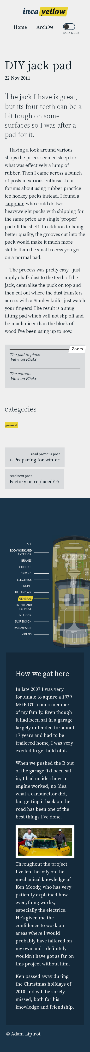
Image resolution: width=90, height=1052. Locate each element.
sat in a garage (56, 720)
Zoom (77, 349)
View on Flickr (23, 359)
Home (20, 27)
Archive (45, 27)
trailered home (32, 743)
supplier (15, 203)
